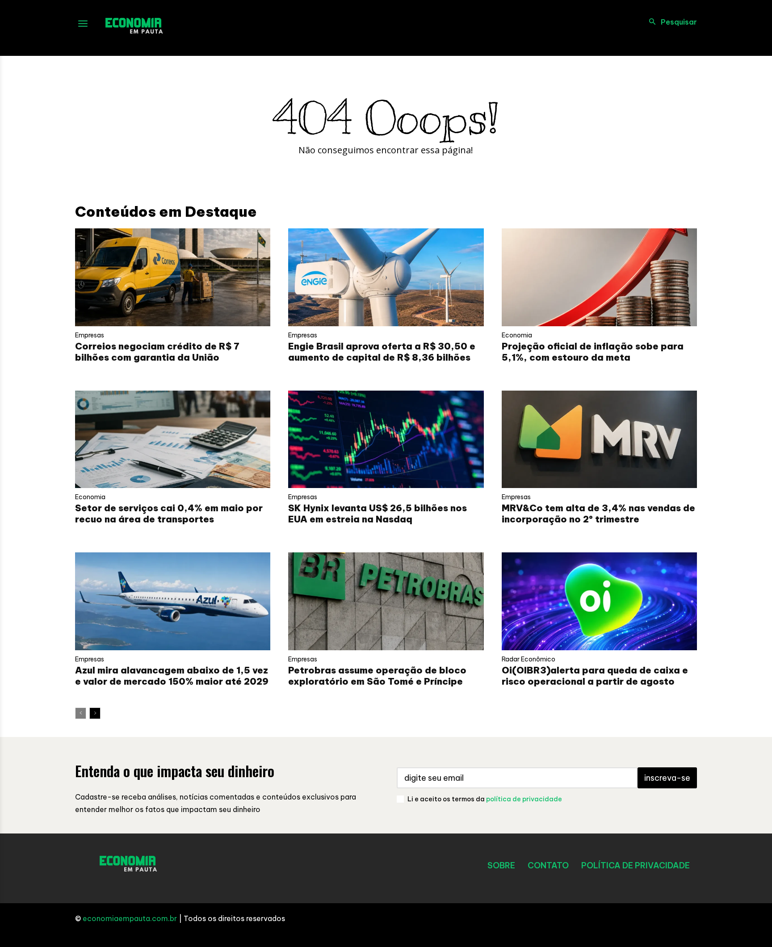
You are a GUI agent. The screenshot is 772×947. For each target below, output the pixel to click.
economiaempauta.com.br (130, 918)
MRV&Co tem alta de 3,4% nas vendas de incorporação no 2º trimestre (598, 513)
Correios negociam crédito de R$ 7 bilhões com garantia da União (157, 352)
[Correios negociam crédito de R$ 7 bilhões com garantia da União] (172, 277)
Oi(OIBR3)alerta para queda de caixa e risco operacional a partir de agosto (595, 676)
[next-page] (95, 713)
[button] (670, 21)
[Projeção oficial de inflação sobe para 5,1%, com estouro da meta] (599, 277)
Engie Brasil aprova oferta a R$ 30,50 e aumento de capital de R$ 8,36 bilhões (381, 352)
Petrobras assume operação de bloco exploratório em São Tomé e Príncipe (377, 676)
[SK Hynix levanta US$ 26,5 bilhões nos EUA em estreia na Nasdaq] (385, 439)
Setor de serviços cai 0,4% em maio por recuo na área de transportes (169, 513)
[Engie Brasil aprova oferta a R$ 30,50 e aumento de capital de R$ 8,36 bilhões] (385, 277)
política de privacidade (524, 799)
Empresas (89, 335)
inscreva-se (667, 778)
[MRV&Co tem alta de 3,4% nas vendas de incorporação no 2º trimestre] (599, 439)
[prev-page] (80, 713)
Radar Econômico (528, 659)
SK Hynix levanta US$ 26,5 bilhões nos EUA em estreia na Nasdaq (377, 513)
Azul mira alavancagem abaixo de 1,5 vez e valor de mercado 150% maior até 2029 (172, 676)
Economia (517, 335)
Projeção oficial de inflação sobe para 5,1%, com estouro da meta (593, 352)
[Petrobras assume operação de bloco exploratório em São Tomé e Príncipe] (385, 601)
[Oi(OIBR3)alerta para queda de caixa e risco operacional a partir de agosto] (599, 601)
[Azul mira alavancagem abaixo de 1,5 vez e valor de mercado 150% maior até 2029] (172, 601)
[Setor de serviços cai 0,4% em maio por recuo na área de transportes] (172, 439)
